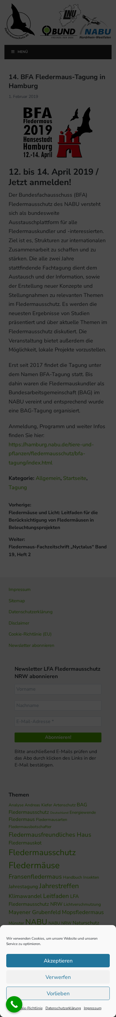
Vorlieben (58, 993)
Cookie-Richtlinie (29, 1008)
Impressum (92, 1008)
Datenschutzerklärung (63, 1008)
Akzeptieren (58, 960)
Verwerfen (58, 977)
